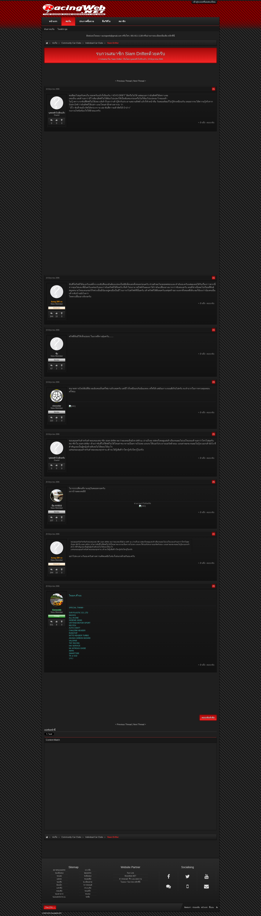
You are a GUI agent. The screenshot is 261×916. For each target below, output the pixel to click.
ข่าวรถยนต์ (87, 885)
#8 (214, 586)
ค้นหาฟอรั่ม (49, 29)
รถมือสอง (87, 876)
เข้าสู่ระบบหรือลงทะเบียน (204, 2)
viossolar (56, 406)
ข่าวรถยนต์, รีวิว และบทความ (130, 879)
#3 (214, 330)
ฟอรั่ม (68, 21)
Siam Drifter (116, 59)
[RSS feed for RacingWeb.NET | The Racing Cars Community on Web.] (217, 904)
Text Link (130, 873)
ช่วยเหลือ (196, 907)
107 (51, 520)
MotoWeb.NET (130, 876)
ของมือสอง (59, 873)
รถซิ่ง (88, 897)
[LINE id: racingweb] (168, 886)
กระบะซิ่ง (87, 888)
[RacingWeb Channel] (206, 876)
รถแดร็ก (88, 891)
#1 (214, 89)
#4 (214, 382)
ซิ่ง (57, 354)
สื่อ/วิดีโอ (106, 21)
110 (51, 420)
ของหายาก (59, 894)
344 (51, 316)
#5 (214, 434)
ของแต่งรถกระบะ (59, 897)
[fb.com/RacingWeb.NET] (168, 876)
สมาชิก (122, 21)
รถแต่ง (59, 876)
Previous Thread (124, 81)
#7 (214, 534)
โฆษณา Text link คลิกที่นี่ (130, 882)
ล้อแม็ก (59, 885)
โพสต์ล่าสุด (62, 29)
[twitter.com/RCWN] (187, 876)
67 (51, 368)
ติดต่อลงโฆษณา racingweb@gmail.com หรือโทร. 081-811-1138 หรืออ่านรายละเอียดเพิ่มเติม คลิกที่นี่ (130, 36)
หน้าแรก (53, 21)
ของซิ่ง (59, 882)
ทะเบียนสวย (87, 882)
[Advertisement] (130, 153)
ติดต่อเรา (187, 907)
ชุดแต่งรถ (87, 873)
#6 (214, 482)
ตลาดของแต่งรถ (59, 870)
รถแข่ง (87, 894)
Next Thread (138, 81)
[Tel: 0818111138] (187, 886)
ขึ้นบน (211, 907)
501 (51, 625)
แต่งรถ (59, 879)
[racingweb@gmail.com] (206, 886)
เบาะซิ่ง (88, 870)
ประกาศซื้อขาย (86, 21)
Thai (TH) (48, 907)
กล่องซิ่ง (59, 891)
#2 (214, 278)
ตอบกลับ (210, 122)
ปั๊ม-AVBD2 (57, 506)
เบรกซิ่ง (59, 888)
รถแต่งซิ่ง (87, 879)
